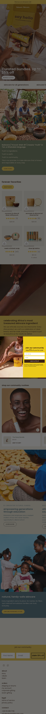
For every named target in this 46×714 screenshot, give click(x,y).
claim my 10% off (34, 361)
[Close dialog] (45, 337)
